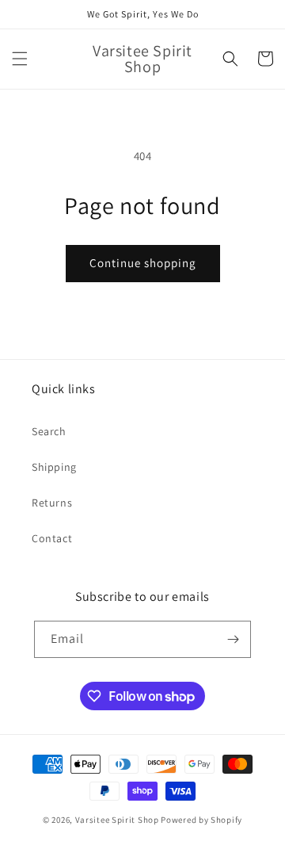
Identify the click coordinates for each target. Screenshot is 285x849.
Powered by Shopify (201, 819)
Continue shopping (142, 262)
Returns (52, 502)
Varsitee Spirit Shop (117, 819)
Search (49, 431)
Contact (52, 538)
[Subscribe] (232, 639)
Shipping (54, 467)
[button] (19, 58)
